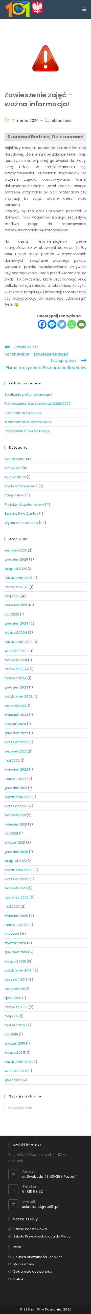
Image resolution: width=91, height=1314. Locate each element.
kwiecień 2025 (16, 605)
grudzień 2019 (16, 952)
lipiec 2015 (13, 1080)
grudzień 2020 (16, 851)
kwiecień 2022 (16, 769)
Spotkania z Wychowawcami (28, 394)
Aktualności (63, 120)
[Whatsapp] (71, 324)
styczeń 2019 (15, 1043)
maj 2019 (12, 1016)
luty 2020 (12, 933)
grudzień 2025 (16, 559)
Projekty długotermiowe (24, 504)
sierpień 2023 (16, 705)
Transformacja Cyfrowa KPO (28, 422)
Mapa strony (23, 1264)
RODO (18, 1278)
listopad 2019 (15, 961)
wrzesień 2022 (16, 742)
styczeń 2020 (15, 943)
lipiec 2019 (13, 997)
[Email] (81, 324)
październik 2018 (18, 1061)
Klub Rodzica (15, 477)
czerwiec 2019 (16, 1007)
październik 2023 (18, 696)
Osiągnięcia (14, 495)
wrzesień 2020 (16, 879)
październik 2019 (18, 970)
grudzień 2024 (16, 623)
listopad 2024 (16, 632)
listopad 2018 (15, 1052)
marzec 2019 (15, 1025)
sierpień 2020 (16, 888)
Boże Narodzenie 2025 (23, 412)
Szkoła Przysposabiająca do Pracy (41, 1236)
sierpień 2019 (15, 988)
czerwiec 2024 (17, 669)
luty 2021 (11, 833)
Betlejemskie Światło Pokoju (27, 431)
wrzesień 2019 (16, 979)
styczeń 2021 (15, 842)
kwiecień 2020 (16, 915)
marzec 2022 (15, 778)
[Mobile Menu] (84, 9)
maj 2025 (12, 596)
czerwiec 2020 (17, 897)
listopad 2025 (16, 568)
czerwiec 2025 (17, 587)
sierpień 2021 (15, 815)
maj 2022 (12, 760)
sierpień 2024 (16, 660)
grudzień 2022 (16, 733)
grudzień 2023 (16, 687)
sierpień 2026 (16, 550)
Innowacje (13, 467)
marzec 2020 (15, 924)
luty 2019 (11, 1034)
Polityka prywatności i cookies (37, 1257)
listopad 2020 (16, 860)
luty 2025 (12, 614)
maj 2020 (12, 906)
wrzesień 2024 (17, 650)
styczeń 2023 (15, 723)
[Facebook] (42, 324)
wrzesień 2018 (16, 1070)
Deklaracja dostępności (33, 1271)
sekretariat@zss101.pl (40, 1206)
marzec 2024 (16, 678)
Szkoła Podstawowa (30, 1229)
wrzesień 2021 (16, 806)
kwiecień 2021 (16, 824)
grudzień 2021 (16, 787)
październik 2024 (19, 641)
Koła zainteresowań (21, 486)
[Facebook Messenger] (52, 324)
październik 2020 (18, 870)
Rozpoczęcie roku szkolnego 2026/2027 (37, 403)
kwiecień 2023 (16, 714)
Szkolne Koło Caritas (21, 513)
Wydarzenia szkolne (21, 522)
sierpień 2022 (16, 751)
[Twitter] (61, 324)
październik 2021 (18, 797)
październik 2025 (18, 577)
